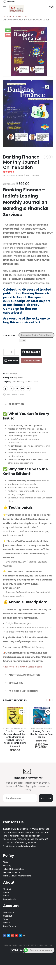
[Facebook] (4, 935)
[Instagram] (24, 935)
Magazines (18, 377)
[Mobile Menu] (4, 8)
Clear (22, 340)
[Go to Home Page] (4, 16)
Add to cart (33, 352)
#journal (12, 381)
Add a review (32, 175)
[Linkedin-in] (20, 935)
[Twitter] (8, 935)
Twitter (11, 388)
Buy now (13, 360)
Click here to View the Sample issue (22, 666)
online (35, 381)
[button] (36, 335)
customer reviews (13, 175)
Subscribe (9, 335)
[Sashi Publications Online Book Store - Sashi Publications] (16, 8)
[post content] (14, 715)
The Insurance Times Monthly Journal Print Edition (41, 734)
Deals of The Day (10, 728)
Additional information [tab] (24, 674)
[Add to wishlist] (22, 712)
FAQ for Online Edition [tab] (23, 691)
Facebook (5, 388)
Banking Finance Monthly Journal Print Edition (14, 734)
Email (28, 388)
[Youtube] (16, 935)
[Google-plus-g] (12, 935)
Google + (22, 388)
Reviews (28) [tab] (16, 683)
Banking (20, 381)
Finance (28, 381)
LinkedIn (16, 388)
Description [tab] (16, 404)
